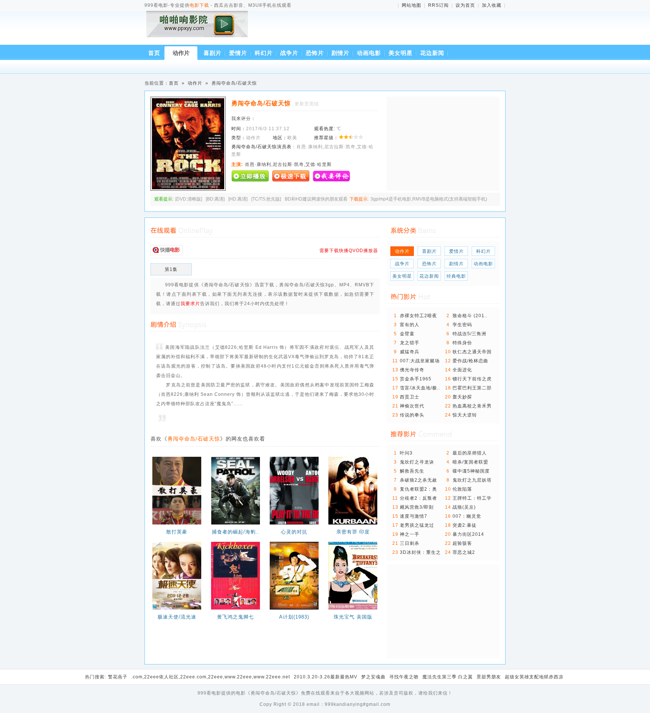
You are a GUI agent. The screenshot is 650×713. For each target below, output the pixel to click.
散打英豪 (176, 532)
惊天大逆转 (465, 415)
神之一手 (409, 534)
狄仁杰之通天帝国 (472, 351)
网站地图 (411, 5)
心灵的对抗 (294, 532)
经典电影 (456, 276)
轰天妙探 (462, 397)
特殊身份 (462, 342)
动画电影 (369, 53)
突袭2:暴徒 (465, 525)
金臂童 (407, 333)
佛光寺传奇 (412, 369)
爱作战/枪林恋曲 (470, 360)
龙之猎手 (409, 342)
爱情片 (238, 53)
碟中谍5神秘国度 (471, 471)
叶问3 (406, 453)
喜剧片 (213, 53)
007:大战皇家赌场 (420, 360)
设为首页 (465, 5)
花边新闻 (432, 53)
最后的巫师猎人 (470, 453)
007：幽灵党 (467, 516)
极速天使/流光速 (177, 617)
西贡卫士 (409, 397)
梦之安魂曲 (373, 677)
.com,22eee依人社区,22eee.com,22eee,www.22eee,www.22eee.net (210, 677)
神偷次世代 (412, 406)
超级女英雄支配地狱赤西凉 (534, 677)
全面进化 (462, 369)
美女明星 (401, 53)
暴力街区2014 (468, 534)
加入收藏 (491, 5)
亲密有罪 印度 (353, 532)
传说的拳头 (412, 415)
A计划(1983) (294, 617)
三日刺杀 (409, 543)
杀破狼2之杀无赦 (418, 480)
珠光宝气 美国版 (353, 617)
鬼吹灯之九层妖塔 (472, 480)
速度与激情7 (413, 516)
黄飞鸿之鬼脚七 (235, 617)
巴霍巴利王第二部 (472, 388)
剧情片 (340, 53)
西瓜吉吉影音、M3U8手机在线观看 (198, 29)
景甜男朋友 (489, 677)
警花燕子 (118, 677)
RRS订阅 (438, 5)
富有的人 (409, 324)
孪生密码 (462, 324)
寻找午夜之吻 (404, 677)
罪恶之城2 (464, 552)
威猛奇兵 (409, 351)
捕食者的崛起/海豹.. (236, 532)
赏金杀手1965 (415, 379)
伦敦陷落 (462, 489)
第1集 (171, 269)
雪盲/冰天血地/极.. (420, 388)
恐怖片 (315, 53)
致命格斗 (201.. (470, 315)
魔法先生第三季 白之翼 (447, 677)
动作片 (181, 53)
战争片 (289, 53)
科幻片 (264, 53)
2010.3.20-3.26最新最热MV (325, 677)
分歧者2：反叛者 (418, 498)
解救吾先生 (412, 471)
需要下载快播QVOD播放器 (348, 250)
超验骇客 (462, 543)
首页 (154, 53)
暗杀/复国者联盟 (470, 462)
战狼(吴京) (464, 507)
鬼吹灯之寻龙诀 (417, 462)
